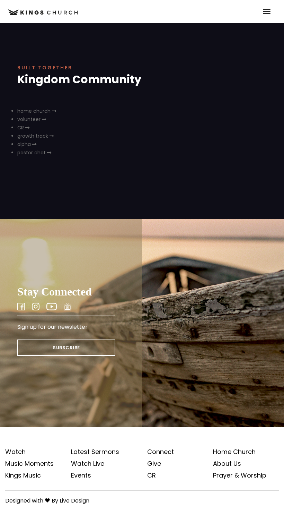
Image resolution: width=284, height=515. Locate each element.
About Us (227, 464)
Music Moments (29, 464)
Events (81, 475)
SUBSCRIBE (66, 347)
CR (151, 475)
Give (154, 464)
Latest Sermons (95, 452)
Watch (15, 452)
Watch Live (87, 464)
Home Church (234, 452)
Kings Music (23, 475)
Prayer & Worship (239, 475)
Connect (160, 452)
